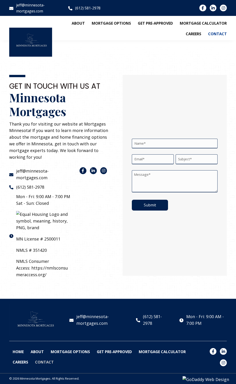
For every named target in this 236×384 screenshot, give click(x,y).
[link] (78, 23)
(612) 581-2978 (30, 187)
